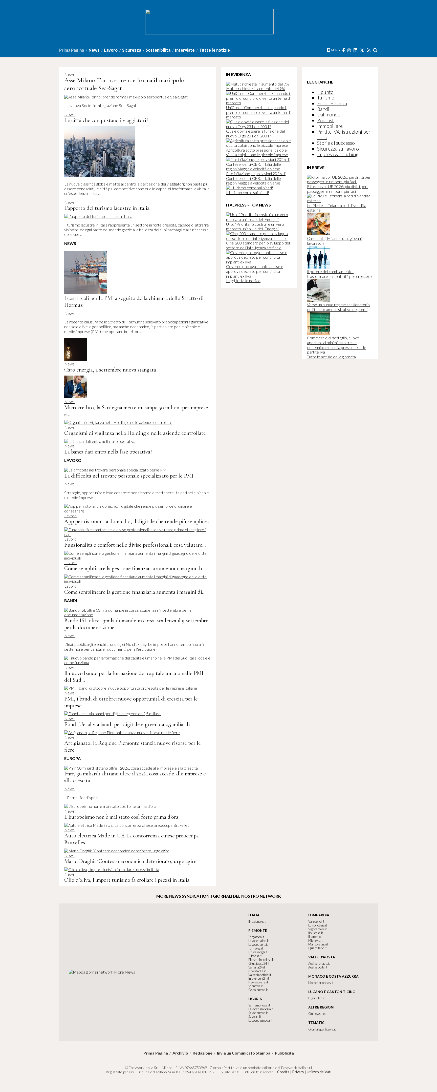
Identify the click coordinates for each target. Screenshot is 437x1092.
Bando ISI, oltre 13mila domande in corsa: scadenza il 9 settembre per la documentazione (136, 624)
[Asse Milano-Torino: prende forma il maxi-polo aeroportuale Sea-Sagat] (126, 96)
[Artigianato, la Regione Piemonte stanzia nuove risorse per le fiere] (122, 732)
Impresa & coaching (337, 154)
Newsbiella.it (257, 971)
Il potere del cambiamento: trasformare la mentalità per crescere (339, 274)
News (94, 50)
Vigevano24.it (317, 929)
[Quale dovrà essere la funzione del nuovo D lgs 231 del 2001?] (259, 126)
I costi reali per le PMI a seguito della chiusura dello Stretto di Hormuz (134, 301)
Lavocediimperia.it (260, 1009)
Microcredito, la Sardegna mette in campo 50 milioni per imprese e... (136, 411)
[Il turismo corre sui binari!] (249, 187)
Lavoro (111, 50)
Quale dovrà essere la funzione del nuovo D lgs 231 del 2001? (255, 133)
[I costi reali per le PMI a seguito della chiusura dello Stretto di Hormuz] (85, 292)
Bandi (323, 109)
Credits (283, 1072)
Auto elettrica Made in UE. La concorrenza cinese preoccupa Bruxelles (131, 839)
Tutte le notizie (214, 50)
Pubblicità (284, 1053)
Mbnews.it (315, 940)
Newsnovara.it (258, 982)
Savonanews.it (258, 1013)
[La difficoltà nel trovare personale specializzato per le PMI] (116, 469)
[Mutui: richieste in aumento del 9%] (257, 83)
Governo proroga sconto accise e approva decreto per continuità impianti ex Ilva (254, 271)
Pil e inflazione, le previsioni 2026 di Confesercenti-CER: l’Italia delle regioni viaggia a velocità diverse (256, 178)
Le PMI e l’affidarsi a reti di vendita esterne (336, 208)
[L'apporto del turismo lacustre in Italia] (98, 216)
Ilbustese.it (315, 933)
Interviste (185, 50)
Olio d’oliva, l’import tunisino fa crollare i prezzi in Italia (126, 879)
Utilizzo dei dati (319, 1072)
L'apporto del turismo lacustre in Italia (106, 207)
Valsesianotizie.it (259, 975)
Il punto (325, 92)
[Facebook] (343, 50)
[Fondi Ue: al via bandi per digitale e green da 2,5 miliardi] (112, 713)
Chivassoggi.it (257, 952)
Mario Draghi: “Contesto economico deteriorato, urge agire (130, 861)
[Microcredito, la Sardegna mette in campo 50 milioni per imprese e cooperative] (75, 396)
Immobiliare (330, 126)
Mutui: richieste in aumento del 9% (255, 88)
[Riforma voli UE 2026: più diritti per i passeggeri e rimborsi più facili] (340, 181)
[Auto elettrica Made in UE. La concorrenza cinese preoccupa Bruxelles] (126, 825)
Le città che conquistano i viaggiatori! (106, 120)
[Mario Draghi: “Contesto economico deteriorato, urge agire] (116, 850)
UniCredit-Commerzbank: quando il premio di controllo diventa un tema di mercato (258, 112)
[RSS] (369, 50)
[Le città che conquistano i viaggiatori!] (99, 175)
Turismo (325, 97)
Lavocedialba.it (258, 941)
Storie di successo (336, 143)
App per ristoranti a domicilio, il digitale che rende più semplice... (137, 521)
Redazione (202, 1053)
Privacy (298, 1072)
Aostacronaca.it (319, 963)
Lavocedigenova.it (260, 1020)
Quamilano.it (317, 948)
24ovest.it (254, 956)
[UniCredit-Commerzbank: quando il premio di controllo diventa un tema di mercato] (259, 102)
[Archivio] (375, 50)
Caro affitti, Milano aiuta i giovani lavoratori (334, 240)
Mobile (335, 50)
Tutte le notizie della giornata (331, 356)
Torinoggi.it (255, 948)
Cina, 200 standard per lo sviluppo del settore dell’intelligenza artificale (258, 245)
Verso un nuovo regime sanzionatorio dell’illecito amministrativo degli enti (338, 307)
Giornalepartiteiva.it (322, 1029)
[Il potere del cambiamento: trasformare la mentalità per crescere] (318, 266)
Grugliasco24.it (258, 963)
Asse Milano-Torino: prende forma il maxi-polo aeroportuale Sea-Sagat (124, 84)
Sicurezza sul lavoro (338, 149)
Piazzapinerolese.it (261, 960)
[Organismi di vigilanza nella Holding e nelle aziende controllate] (118, 422)
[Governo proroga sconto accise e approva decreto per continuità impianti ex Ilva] (259, 261)
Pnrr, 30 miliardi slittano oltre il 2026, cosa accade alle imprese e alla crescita (135, 777)
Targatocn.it (256, 937)
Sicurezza (131, 50)
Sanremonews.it (259, 1005)
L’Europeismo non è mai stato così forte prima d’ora (121, 816)
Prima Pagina (71, 50)
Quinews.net (317, 1014)
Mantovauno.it (318, 944)
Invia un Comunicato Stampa (243, 1053)
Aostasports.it (317, 967)
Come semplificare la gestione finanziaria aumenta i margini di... (135, 568)
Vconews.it (255, 986)
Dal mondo (328, 114)
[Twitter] (362, 50)
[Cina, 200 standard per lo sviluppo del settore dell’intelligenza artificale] (259, 238)
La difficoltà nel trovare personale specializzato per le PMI (128, 475)
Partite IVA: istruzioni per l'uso (343, 134)
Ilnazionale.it (257, 921)
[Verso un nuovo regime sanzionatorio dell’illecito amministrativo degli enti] (318, 300)
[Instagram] (349, 50)
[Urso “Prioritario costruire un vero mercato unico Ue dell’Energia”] (259, 219)
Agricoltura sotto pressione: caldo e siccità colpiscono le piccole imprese (257, 152)
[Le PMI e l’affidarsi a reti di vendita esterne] (340, 200)
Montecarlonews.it (320, 983)
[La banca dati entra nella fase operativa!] (100, 441)
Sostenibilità (158, 50)
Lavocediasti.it (258, 944)
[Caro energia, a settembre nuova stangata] (75, 359)
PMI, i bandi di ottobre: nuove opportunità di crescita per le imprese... (131, 702)
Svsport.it (254, 1017)
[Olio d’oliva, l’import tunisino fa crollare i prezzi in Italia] (111, 869)
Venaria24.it (256, 967)
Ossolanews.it (258, 990)
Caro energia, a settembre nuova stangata (110, 369)
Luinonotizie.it (317, 925)
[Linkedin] (356, 50)
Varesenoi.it (316, 921)
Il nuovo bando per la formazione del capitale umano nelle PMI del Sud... (133, 676)
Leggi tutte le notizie (243, 280)
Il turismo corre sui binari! (247, 192)
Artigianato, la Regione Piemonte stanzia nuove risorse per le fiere (132, 746)
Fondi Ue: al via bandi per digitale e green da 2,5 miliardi (127, 724)
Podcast (325, 120)
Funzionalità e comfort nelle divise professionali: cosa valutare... (135, 544)
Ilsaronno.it (315, 937)
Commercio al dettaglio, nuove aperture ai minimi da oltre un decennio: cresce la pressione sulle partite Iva (336, 344)
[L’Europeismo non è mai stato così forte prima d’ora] (110, 806)
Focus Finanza (332, 103)
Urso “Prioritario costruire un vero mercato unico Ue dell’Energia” (255, 226)
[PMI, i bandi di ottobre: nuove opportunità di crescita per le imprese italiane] (130, 688)
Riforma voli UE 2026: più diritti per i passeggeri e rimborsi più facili (337, 189)
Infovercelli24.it (258, 978)
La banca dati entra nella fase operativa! (108, 451)
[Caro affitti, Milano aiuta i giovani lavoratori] (318, 233)
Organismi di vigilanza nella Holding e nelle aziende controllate (135, 432)
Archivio (180, 1053)
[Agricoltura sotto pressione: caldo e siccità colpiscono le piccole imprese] (259, 145)
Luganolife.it (316, 998)
